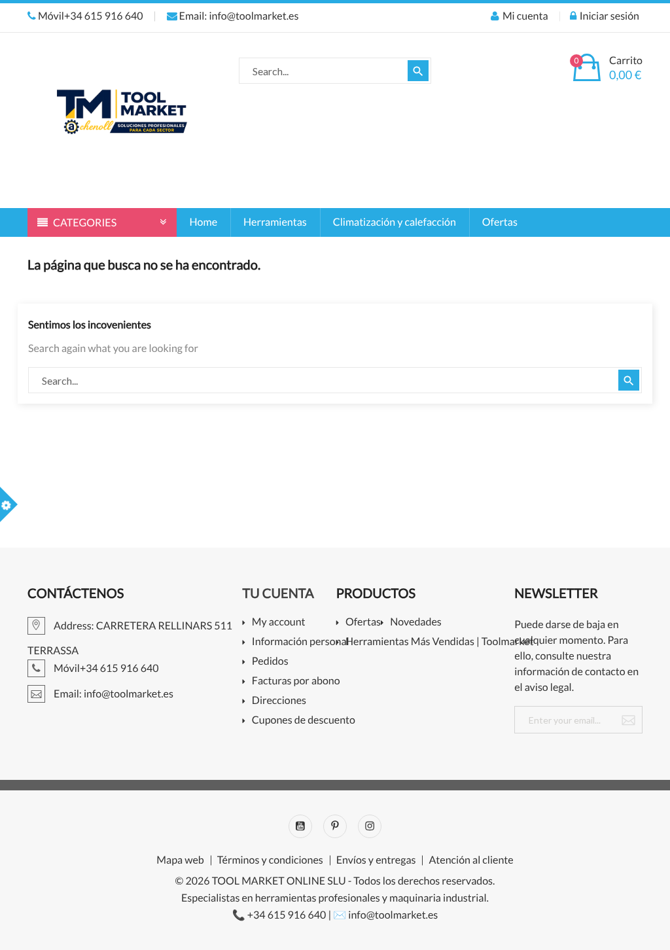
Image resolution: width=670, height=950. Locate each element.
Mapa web (179, 860)
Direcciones (279, 701)
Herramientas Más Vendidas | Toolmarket (434, 642)
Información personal (299, 642)
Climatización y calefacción (394, 222)
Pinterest (335, 826)
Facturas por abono (296, 681)
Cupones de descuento (299, 720)
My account (279, 622)
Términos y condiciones (270, 860)
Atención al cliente (471, 860)
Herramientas (275, 222)
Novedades (415, 622)
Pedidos (270, 661)
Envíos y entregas (376, 860)
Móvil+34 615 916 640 (89, 16)
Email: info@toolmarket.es (238, 16)
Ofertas (500, 222)
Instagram (369, 826)
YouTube (300, 826)
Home (204, 222)
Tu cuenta (278, 593)
